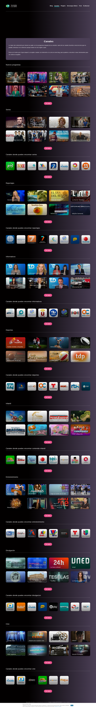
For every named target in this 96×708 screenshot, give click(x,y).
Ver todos (48, 103)
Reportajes (10, 183)
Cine (7, 624)
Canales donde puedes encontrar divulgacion (23, 595)
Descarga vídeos (72, 6)
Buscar (87, 6)
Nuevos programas (13, 65)
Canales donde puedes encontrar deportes (22, 375)
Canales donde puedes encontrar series (21, 154)
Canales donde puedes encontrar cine (20, 669)
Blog (51, 6)
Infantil (8, 403)
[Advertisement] (48, 22)
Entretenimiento (12, 477)
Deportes (9, 330)
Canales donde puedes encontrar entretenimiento (25, 522)
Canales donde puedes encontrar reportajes (23, 228)
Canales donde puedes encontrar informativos (24, 301)
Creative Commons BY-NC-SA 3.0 (55, 702)
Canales (56, 6)
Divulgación (10, 550)
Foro (80, 6)
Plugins (63, 6)
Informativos (10, 257)
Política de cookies (58, 706)
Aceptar (72, 705)
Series (8, 110)
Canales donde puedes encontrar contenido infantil (25, 448)
